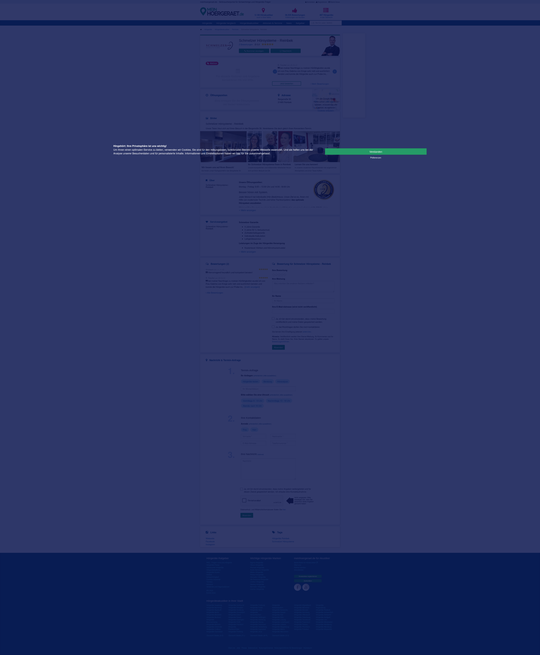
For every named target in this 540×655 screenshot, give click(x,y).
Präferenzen (375, 157)
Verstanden (375, 151)
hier (238, 153)
